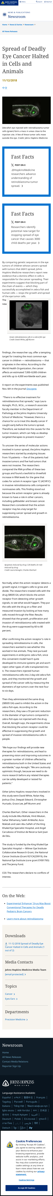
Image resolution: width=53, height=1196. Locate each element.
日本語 (43, 1110)
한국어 (5, 1114)
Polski (18, 1118)
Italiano (6, 1106)
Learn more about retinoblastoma (25, 918)
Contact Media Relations (15, 1061)
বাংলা (35, 1110)
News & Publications (19, 12)
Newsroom (17, 16)
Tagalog (6, 1101)
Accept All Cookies (26, 1188)
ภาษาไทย (7, 1123)
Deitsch (6, 1127)
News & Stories (16, 24)
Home (4, 24)
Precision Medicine (15, 1019)
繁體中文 (28, 1097)
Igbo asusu (8, 1110)
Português (31, 1101)
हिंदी (36, 1123)
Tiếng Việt (19, 1106)
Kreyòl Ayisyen (20, 1114)
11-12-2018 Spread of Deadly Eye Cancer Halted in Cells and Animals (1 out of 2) (25, 947)
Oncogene (31, 388)
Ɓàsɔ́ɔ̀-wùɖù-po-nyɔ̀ (37, 1106)
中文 (4, 87)
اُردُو (18, 1123)
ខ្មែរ (15, 1127)
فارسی (27, 1123)
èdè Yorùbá (24, 1110)
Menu (22, 2)
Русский (18, 1101)
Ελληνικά (29, 1118)
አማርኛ (17, 1097)
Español (6, 1097)
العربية (34, 1114)
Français (40, 1097)
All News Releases (9, 31)
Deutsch (6, 1118)
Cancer (9, 993)
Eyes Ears (10, 998)
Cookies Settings (26, 1180)
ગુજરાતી (42, 1118)
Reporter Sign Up (11, 1066)
